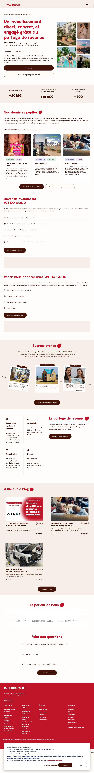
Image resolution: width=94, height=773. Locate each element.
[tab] (8, 51)
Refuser (80, 765)
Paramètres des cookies (51, 765)
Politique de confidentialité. (55, 760)
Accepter (65, 765)
